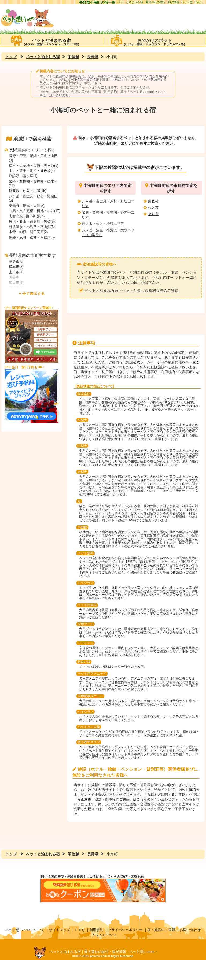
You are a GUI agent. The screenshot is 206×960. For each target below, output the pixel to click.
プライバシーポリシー (125, 930)
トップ (11, 57)
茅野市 (153, 214)
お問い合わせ (190, 930)
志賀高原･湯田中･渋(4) (27, 216)
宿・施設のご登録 (161, 930)
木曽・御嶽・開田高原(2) (28, 232)
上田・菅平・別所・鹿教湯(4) (32, 171)
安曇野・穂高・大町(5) (26, 206)
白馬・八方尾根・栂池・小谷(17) (34, 211)
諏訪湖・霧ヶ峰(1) (23, 176)
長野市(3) (16, 261)
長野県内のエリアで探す (32, 150)
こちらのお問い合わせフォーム (161, 799)
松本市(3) (16, 267)
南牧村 (153, 201)
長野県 (92, 57)
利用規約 (96, 930)
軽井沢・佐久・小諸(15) (27, 191)
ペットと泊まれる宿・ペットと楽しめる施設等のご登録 (131, 290)
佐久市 (153, 208)
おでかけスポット (154, 42)
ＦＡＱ (80, 930)
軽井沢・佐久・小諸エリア (103, 224)
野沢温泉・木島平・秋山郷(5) (32, 227)
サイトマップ (59, 930)
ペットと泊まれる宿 (51, 42)
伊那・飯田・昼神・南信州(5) (32, 237)
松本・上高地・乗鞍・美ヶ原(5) (33, 166)
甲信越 (73, 57)
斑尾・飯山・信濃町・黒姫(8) (32, 221)
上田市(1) (16, 272)
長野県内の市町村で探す (32, 255)
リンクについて (105, 935)
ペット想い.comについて (148, 92)
